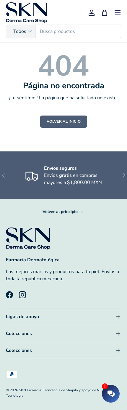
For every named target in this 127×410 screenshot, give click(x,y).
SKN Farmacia (30, 390)
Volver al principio (61, 211)
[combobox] (63, 31)
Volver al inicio (64, 121)
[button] (104, 12)
